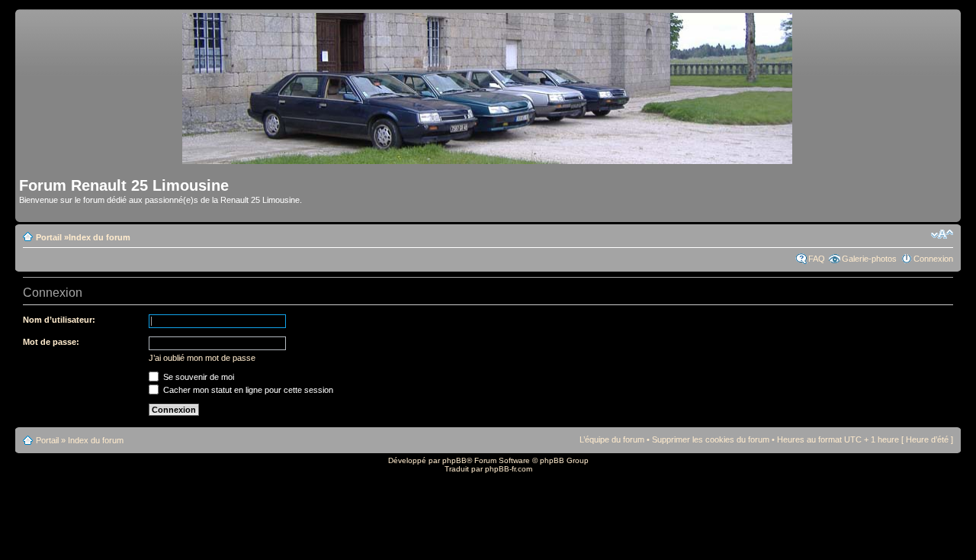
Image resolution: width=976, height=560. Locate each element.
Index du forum (99, 237)
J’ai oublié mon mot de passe (202, 357)
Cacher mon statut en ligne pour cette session (247, 389)
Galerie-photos (869, 258)
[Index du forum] (488, 158)
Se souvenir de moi (197, 376)
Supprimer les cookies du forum (710, 439)
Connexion (933, 258)
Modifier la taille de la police (942, 234)
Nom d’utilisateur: (59, 319)
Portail (49, 237)
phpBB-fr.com (508, 469)
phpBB (454, 460)
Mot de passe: (51, 341)
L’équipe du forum (612, 439)
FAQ (816, 258)
